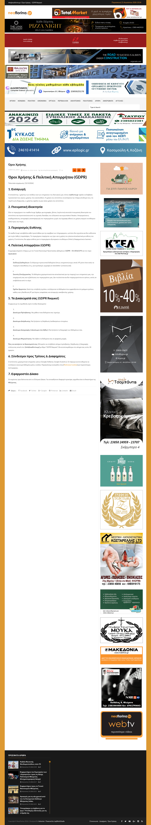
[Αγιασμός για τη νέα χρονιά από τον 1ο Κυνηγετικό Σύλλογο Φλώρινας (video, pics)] (13, 800)
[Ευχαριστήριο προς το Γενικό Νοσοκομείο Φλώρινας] (13, 789)
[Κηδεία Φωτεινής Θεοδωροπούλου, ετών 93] (13, 765)
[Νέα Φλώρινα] (20, 13)
